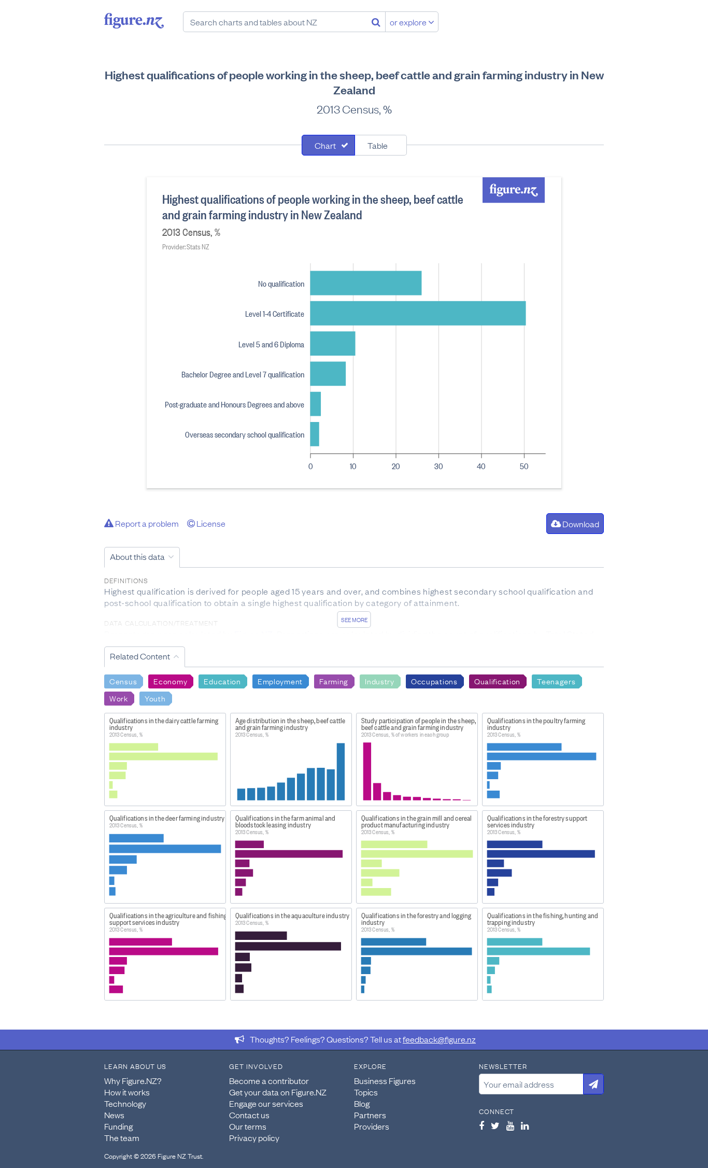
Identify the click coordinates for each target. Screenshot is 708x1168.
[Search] (376, 21)
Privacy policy (254, 1137)
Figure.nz (134, 21)
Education (222, 680)
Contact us (249, 1114)
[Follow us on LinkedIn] (525, 1125)
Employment (280, 680)
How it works (127, 1091)
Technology (125, 1103)
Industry (379, 680)
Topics (366, 1091)
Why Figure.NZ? (133, 1080)
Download (580, 523)
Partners (370, 1114)
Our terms (247, 1126)
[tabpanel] (354, 332)
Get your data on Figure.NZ (278, 1091)
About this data (137, 556)
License (210, 523)
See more (354, 619)
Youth (155, 697)
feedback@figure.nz (439, 1039)
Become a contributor (269, 1080)
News (114, 1114)
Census (123, 680)
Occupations (434, 680)
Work (118, 697)
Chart (325, 145)
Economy (170, 680)
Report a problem (146, 523)
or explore (409, 21)
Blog (362, 1103)
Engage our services (266, 1103)
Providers (371, 1126)
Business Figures (385, 1080)
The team (121, 1137)
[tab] (328, 145)
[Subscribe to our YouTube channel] (510, 1125)
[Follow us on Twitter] (495, 1125)
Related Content (140, 656)
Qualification (497, 680)
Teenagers (556, 680)
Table (377, 145)
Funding (118, 1126)
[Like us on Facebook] (481, 1125)
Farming (333, 680)
